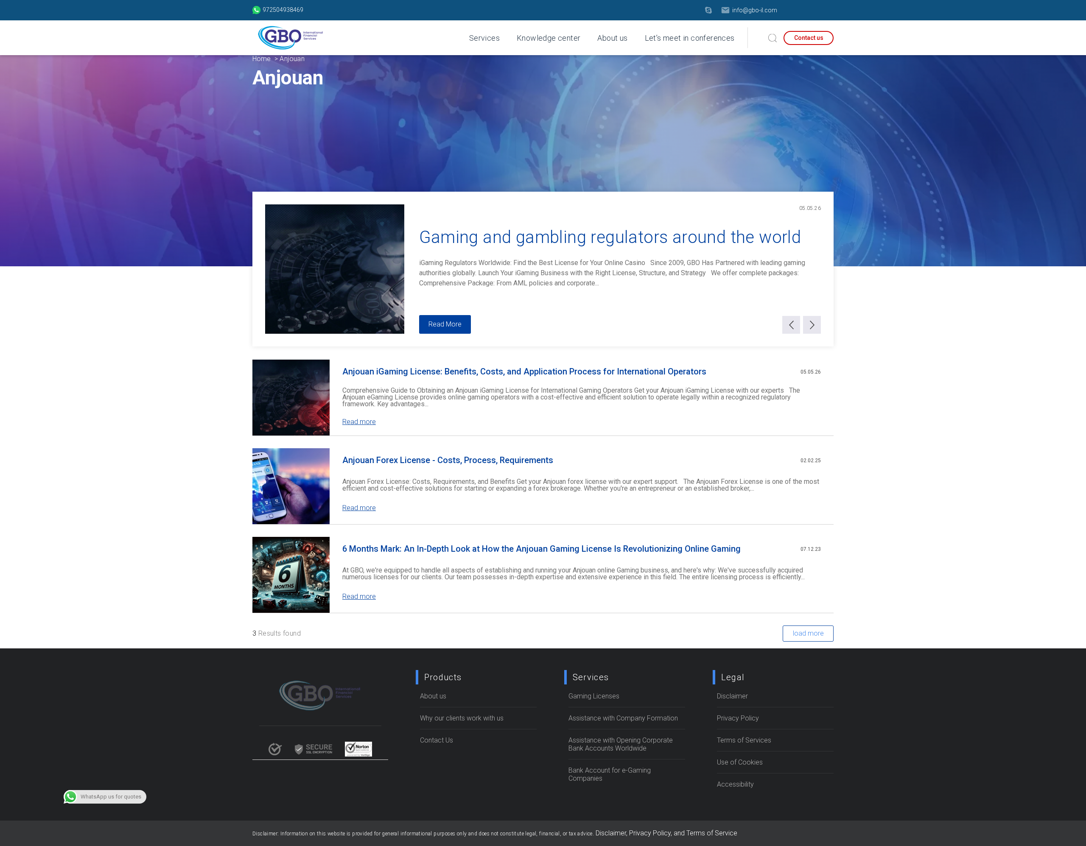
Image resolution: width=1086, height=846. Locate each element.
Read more (359, 422)
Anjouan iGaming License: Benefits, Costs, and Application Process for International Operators (524, 371)
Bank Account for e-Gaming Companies (609, 774)
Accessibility (735, 784)
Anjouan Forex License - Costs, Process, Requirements (447, 460)
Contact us (808, 37)
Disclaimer (732, 696)
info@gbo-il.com (754, 10)
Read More (445, 324)
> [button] (812, 325)
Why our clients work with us (462, 718)
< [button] (791, 325)
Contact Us (436, 740)
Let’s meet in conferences (690, 38)
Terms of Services (744, 740)
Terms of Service (711, 833)
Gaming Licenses (593, 696)
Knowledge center (548, 38)
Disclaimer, (612, 833)
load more (808, 633)
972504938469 (283, 9)
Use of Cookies (740, 762)
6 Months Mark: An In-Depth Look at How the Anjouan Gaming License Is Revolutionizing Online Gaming (541, 549)
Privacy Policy (738, 718)
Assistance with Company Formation (623, 718)
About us (612, 38)
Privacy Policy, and (657, 833)
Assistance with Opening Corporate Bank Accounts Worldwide (620, 744)
